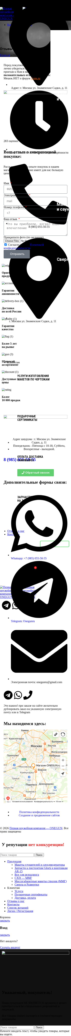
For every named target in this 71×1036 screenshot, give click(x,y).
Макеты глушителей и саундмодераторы (40, 864)
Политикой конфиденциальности (24, 246)
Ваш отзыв (11, 219)
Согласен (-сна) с (24, 246)
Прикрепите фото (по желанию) (24, 237)
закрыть (5, 920)
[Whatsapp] (18, 695)
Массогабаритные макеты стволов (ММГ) (41, 881)
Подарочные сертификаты (31, 894)
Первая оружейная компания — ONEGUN (35, 828)
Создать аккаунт (10, 947)
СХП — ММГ (23, 877)
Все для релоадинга (27, 874)
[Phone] (27, 695)
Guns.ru (35, 78)
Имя (7, 183)
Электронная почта (16, 195)
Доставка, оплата (25, 897)
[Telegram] (8, 695)
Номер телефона (14, 207)
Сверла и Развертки (27, 884)
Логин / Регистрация (20, 911)
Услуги (19, 891)
